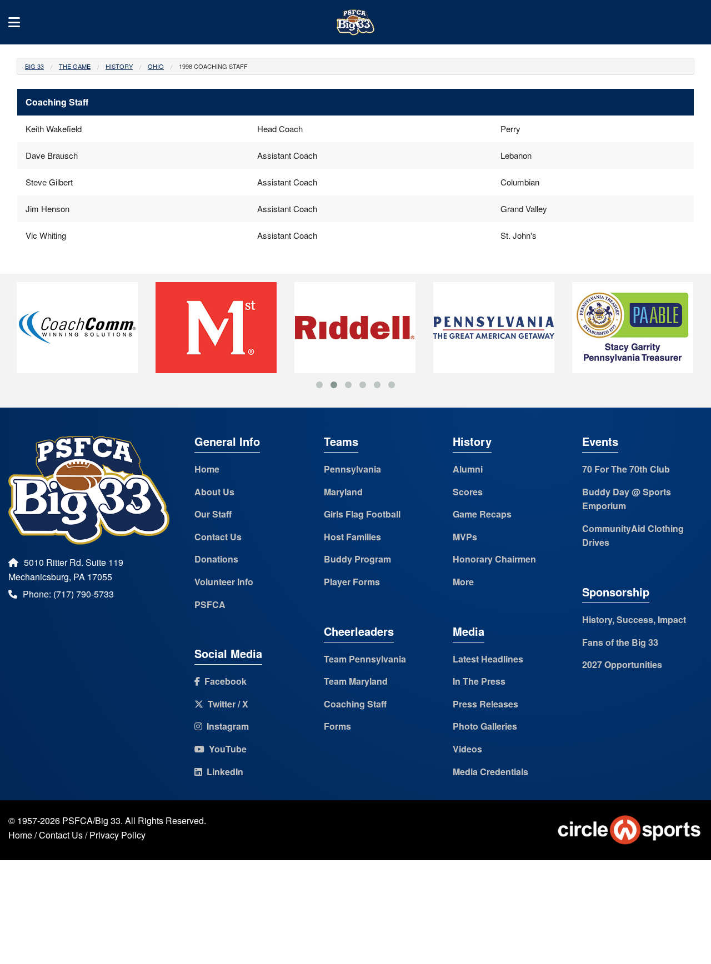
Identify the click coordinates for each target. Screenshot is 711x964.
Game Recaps (482, 514)
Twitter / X (225, 703)
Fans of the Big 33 (620, 642)
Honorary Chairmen (494, 559)
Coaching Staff (355, 703)
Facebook (223, 681)
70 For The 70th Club (626, 469)
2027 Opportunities (622, 664)
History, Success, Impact (634, 619)
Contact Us (218, 536)
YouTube (225, 748)
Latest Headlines (488, 658)
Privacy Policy (117, 835)
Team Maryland (356, 681)
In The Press (479, 681)
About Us (214, 491)
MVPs (465, 536)
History (119, 66)
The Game (75, 66)
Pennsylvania (352, 469)
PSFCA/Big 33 (91, 820)
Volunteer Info (223, 581)
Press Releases (485, 703)
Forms (337, 726)
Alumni (468, 469)
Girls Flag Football (362, 514)
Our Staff (213, 514)
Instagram (225, 726)
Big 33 (34, 66)
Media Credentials (490, 771)
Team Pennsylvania (365, 658)
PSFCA (210, 604)
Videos (467, 748)
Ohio (156, 66)
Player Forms (352, 581)
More (463, 581)
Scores (468, 491)
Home (206, 469)
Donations (216, 559)
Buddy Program (357, 559)
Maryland (343, 491)
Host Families (352, 536)
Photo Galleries (485, 726)
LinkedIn (222, 771)
